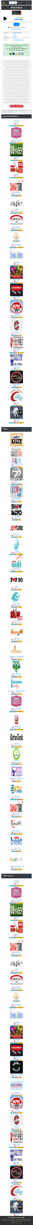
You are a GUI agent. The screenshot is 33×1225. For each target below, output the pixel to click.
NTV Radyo (16, 796)
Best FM (16, 848)
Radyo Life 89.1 (16, 384)
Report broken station (17, 106)
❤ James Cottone (16, 29)
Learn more (18, 1223)
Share (16, 24)
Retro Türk (16, 743)
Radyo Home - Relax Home (17, 866)
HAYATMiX (16, 761)
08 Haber (16, 157)
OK (13, 1223)
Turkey (14, 32)
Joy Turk (16, 533)
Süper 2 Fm (16, 638)
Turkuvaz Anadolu (16, 244)
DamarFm (16, 1092)
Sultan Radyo (16, 367)
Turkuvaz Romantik (16, 139)
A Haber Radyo (16, 726)
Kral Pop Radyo (16, 498)
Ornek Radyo (16, 262)
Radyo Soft (16, 568)
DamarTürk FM (16, 192)
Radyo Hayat (16, 419)
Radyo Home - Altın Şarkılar (16, 656)
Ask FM (16, 122)
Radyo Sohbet (16, 297)
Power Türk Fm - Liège (16, 1074)
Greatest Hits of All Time (16, 464)
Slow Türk (16, 621)
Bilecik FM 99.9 (16, 227)
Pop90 (16, 586)
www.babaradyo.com (18, 40)
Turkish (14, 35)
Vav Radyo (16, 551)
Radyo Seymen (16, 830)
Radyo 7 (16, 481)
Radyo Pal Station (16, 673)
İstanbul (19, 32)
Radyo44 (16, 332)
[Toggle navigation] (28, 2)
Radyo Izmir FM (16, 279)
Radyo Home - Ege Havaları (16, 778)
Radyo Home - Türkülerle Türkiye (16, 691)
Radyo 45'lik (16, 603)
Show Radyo (16, 516)
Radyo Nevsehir (16, 349)
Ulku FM (16, 402)
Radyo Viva (16, 446)
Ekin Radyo (16, 174)
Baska (16, 209)
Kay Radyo (16, 314)
